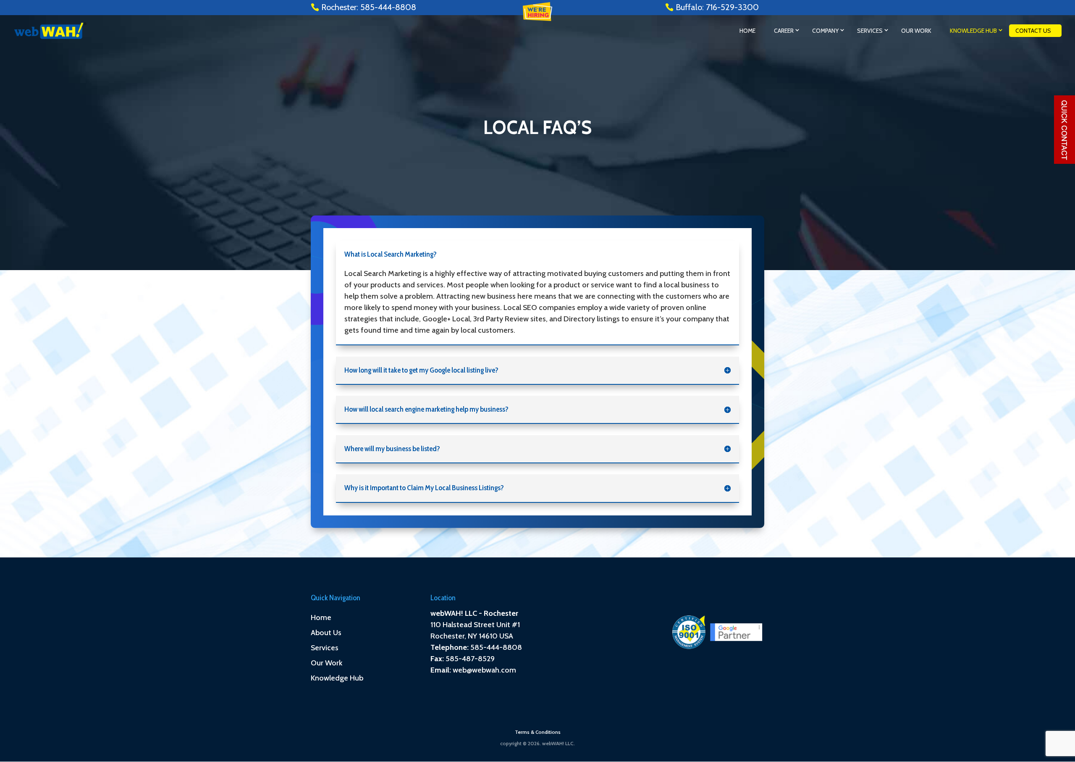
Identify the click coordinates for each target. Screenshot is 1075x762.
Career (784, 30)
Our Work (916, 30)
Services (870, 30)
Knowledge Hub (973, 30)
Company (825, 30)
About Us (326, 632)
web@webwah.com (484, 670)
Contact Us (1033, 30)
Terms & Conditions (538, 732)
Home (747, 30)
